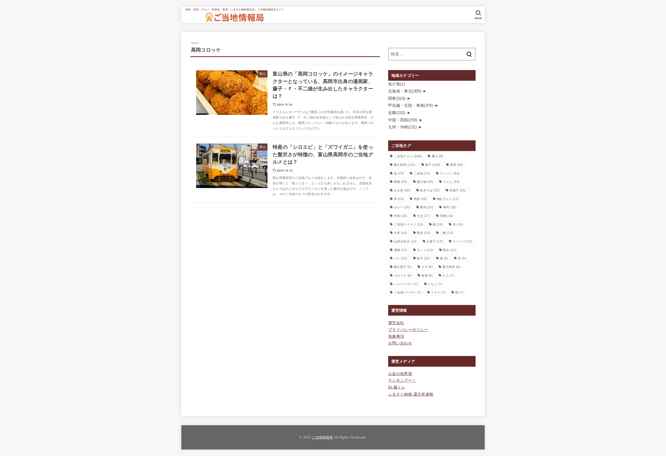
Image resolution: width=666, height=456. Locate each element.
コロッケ (403, 275)
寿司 (449, 207)
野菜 (456, 165)
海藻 (427, 275)
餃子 (423, 258)
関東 (397, 98)
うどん (451, 182)
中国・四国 (403, 120)
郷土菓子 (403, 267)
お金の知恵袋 (400, 374)
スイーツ (462, 241)
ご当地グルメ (408, 156)
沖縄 (446, 216)
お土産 (402, 190)
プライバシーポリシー (408, 330)
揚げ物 (425, 182)
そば (423, 216)
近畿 (397, 113)
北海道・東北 (404, 91)
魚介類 (396, 84)
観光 (423, 233)
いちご (435, 284)
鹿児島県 (451, 267)
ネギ (427, 267)
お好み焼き (405, 241)
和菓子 (457, 190)
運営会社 (396, 323)
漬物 (400, 250)
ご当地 (422, 173)
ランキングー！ (402, 380)
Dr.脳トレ (396, 387)
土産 (400, 233)
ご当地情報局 (322, 437)
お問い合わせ (400, 343)
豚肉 (426, 207)
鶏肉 (420, 199)
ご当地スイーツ (408, 224)
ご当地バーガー (407, 292)
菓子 (432, 165)
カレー (402, 207)
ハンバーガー (406, 284)
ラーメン (449, 173)
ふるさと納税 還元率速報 (410, 394)
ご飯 (446, 233)
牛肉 (400, 216)
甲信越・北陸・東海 (410, 105)
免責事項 (396, 336)
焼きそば (430, 190)
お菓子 (434, 241)
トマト (438, 292)
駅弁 (449, 250)
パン (400, 258)
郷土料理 (404, 165)
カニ (448, 275)
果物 (400, 182)
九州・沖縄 (402, 127)
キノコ (425, 250)
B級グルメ (447, 199)
